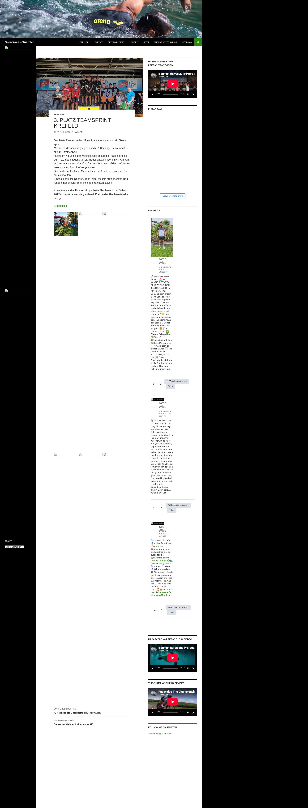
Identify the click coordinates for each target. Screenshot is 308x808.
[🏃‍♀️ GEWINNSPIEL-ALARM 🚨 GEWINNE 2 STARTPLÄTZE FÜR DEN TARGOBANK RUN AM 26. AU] (185, 125)
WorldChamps (159, 560)
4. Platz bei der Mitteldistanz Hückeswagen (77, 711)
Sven (80, 132)
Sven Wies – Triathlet (19, 42)
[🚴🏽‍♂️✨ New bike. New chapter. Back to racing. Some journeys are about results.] (159, 177)
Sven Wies (59, 115)
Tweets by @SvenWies (159, 733)
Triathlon (166, 595)
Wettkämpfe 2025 (116, 42)
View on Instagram (173, 196)
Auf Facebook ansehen (177, 381)
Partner (99, 42)
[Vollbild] (193, 94)
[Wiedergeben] (152, 94)
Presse (145, 42)
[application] (172, 84)
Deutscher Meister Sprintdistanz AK (73, 722)
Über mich (84, 42)
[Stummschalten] (188, 94)
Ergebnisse (60, 205)
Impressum (187, 42)
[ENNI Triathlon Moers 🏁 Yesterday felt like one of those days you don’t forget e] (185, 151)
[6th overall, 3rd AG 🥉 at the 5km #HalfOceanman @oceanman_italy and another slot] (185, 177)
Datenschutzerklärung (166, 42)
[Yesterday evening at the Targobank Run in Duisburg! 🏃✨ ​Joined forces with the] (159, 125)
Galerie (134, 42)
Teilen (170, 386)
